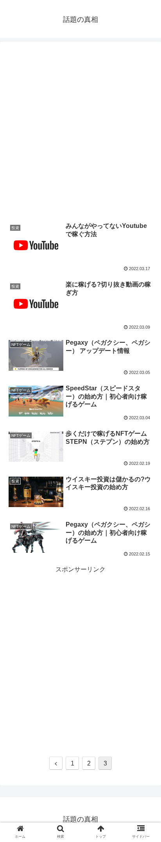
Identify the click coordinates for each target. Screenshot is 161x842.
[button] (145, 700)
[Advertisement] (80, 128)
